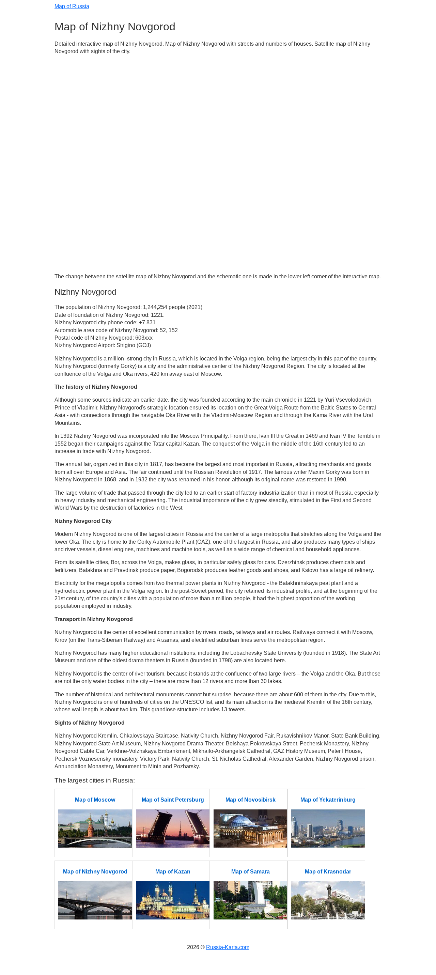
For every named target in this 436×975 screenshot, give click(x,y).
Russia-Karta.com (227, 947)
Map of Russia (71, 6)
